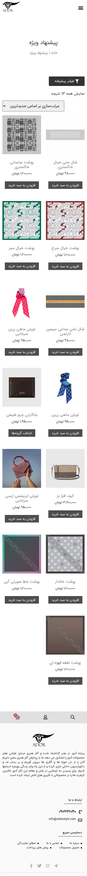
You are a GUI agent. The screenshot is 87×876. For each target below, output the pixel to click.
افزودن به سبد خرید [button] (65, 185)
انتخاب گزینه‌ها (22, 433)
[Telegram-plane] (55, 865)
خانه (54, 53)
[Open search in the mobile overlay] (73, 717)
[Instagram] (47, 865)
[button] (81, 8)
